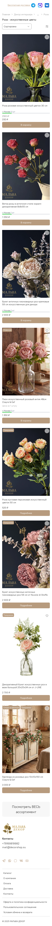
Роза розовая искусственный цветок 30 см (24, 105)
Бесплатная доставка (19, 5)
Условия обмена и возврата (17, 912)
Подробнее (26, 513)
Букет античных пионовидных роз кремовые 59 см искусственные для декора (25, 303)
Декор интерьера (23, 14)
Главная (6, 14)
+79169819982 (10, 843)
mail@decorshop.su (14, 847)
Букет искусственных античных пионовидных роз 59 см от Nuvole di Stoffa (25, 593)
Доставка (8, 888)
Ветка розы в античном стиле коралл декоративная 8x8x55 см (21, 205)
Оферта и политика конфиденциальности (25, 901)
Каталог (7, 873)
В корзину (26, 124)
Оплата (7, 883)
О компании (9, 878)
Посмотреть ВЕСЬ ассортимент (26, 809)
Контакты (8, 893)
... (38, 14)
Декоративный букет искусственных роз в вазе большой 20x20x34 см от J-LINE (24, 686)
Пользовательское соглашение (19, 907)
